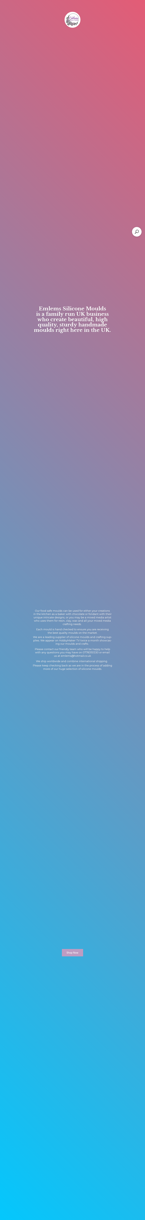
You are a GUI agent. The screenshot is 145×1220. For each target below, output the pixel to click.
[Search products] (136, 231)
